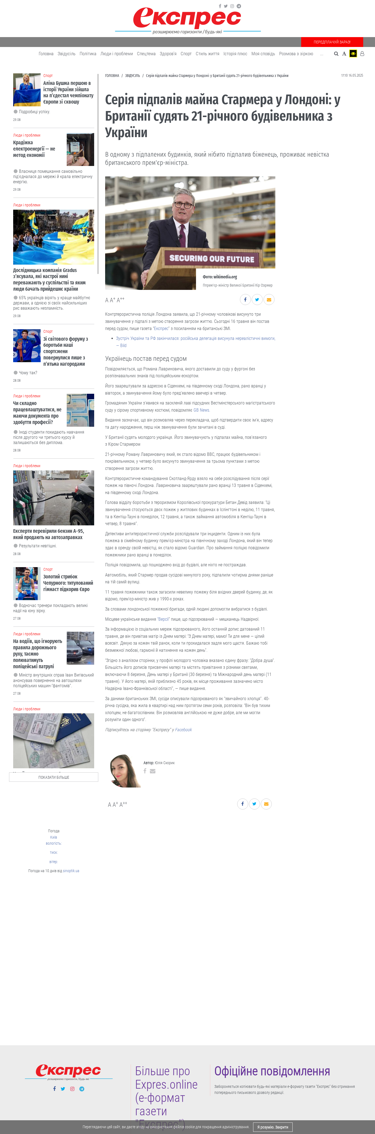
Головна (46, 53)
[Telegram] (239, 6)
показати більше (53, 777)
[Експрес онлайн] (187, 20)
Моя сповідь (263, 53)
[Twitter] (226, 6)
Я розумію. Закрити (273, 1127)
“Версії (163, 619)
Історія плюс (235, 53)
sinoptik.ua (71, 871)
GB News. (202, 410)
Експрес (161, 328)
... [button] (321, 53)
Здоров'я (168, 53)
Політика (88, 53)
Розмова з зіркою (296, 53)
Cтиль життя (207, 53)
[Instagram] (232, 6)
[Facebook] (220, 6)
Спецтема (146, 53)
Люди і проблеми (116, 53)
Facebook (184, 729)
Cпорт (186, 53)
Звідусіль (66, 53)
